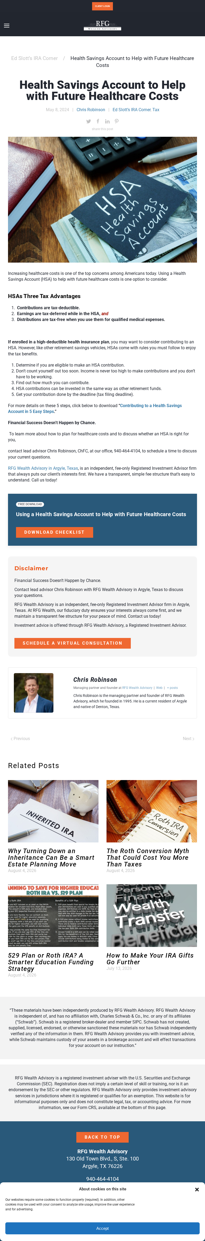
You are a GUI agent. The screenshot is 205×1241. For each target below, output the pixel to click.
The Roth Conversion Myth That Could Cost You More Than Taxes (148, 857)
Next (187, 738)
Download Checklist (54, 532)
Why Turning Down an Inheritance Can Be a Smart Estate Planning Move (51, 857)
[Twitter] (88, 121)
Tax (155, 109)
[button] (197, 1189)
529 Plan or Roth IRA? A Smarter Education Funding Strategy (51, 962)
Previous (21, 738)
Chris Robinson (91, 109)
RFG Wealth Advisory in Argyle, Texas (43, 468)
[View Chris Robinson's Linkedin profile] (63, 692)
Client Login (102, 6)
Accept (102, 1228)
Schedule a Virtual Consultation (73, 643)
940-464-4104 (102, 1179)
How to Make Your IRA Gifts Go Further (150, 959)
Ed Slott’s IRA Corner (34, 58)
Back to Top (102, 1137)
